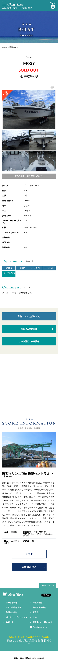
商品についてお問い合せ (29, 316)
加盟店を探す (12, 612)
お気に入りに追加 (29, 329)
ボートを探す (12, 602)
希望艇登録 (37, 602)
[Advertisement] (29, 387)
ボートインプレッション (16, 617)
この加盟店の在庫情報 (29, 341)
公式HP (29, 554)
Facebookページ (40, 627)
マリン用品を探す (13, 607)
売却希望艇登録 (39, 607)
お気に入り (11, 622)
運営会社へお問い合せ (42, 622)
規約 (35, 617)
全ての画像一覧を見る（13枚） (29, 176)
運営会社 (36, 612)
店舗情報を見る (29, 567)
